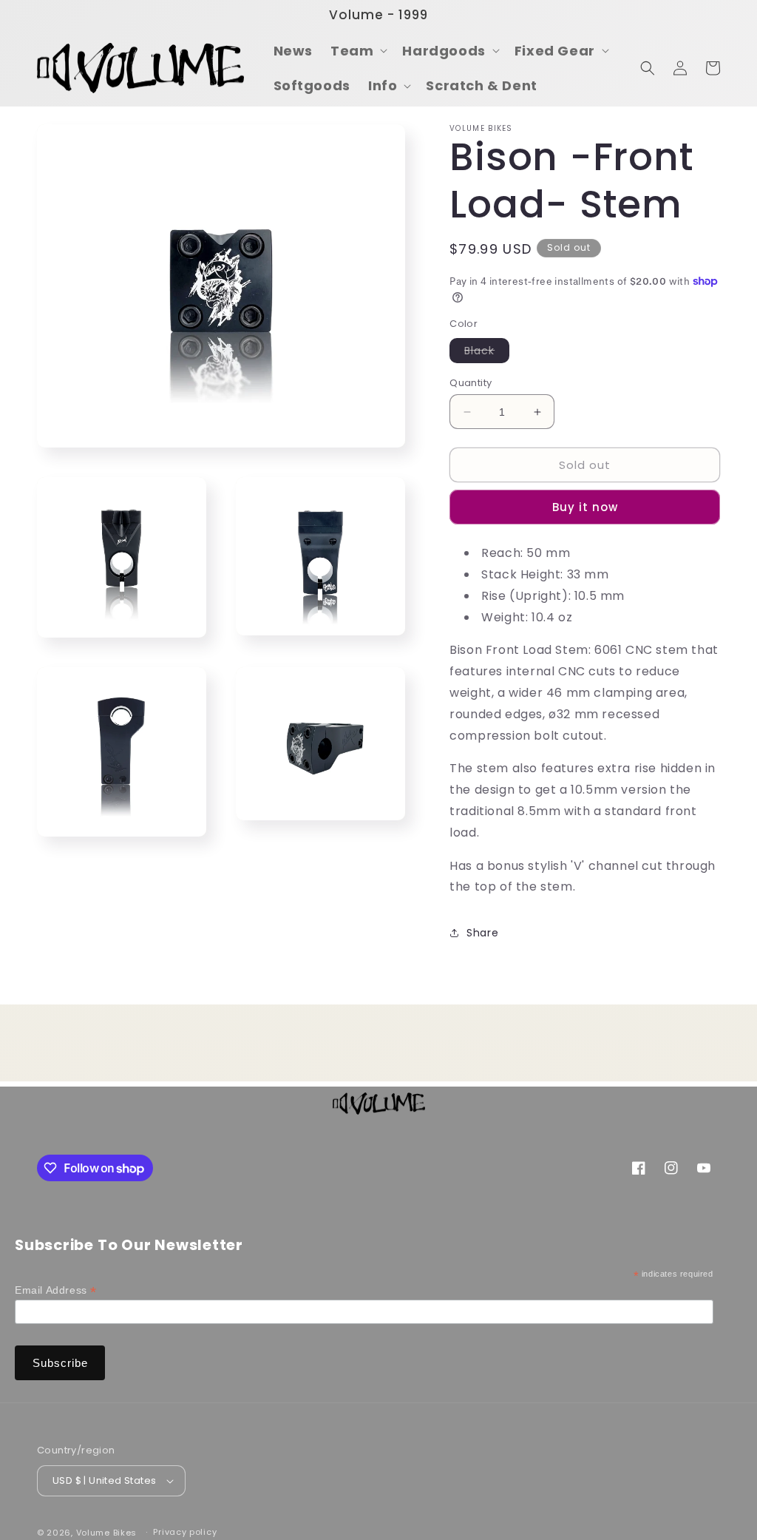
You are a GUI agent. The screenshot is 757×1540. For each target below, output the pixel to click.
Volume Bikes (106, 1533)
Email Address (56, 1290)
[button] (357, 50)
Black (486, 352)
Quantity (470, 383)
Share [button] (482, 932)
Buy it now (585, 507)
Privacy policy (185, 1532)
